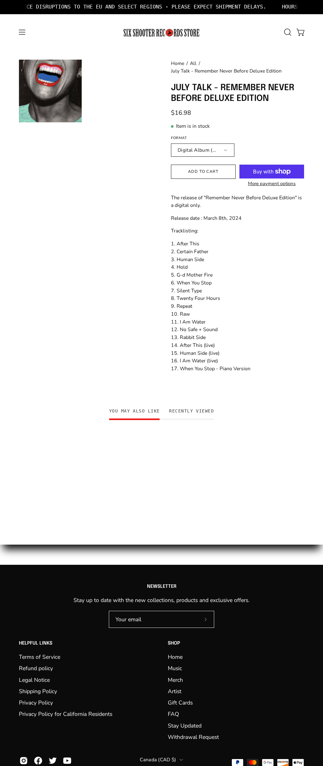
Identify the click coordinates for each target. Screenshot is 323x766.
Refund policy (36, 668)
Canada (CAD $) (158, 759)
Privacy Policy (36, 702)
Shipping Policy (38, 691)
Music (175, 668)
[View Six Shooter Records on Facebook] (38, 760)
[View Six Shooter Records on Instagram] (23, 760)
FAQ (173, 714)
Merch (175, 679)
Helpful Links (35, 643)
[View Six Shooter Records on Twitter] (52, 760)
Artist (174, 691)
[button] (287, 32)
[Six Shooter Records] (161, 32)
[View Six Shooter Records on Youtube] (67, 760)
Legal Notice (34, 679)
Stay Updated (185, 725)
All (193, 63)
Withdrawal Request (193, 737)
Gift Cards (180, 702)
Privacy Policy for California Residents (65, 714)
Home (177, 63)
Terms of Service (39, 657)
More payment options (272, 183)
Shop (174, 643)
